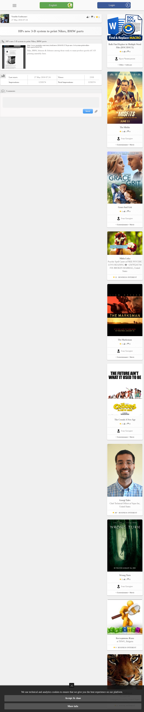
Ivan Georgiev (127, 138)
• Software (128, 65)
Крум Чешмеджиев (127, 59)
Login (112, 5)
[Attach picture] (96, 113)
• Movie (131, 145)
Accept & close (73, 698)
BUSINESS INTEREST (127, 277)
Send (88, 111)
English (53, 5)
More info (73, 706)
